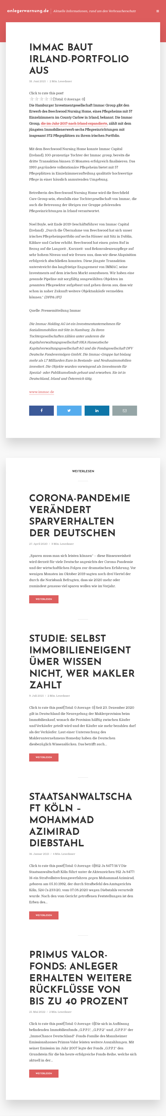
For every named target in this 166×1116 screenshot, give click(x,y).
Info (86, 11)
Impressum (120, 11)
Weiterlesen (44, 599)
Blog (73, 11)
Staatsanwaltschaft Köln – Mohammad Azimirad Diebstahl (80, 821)
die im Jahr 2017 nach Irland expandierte (74, 123)
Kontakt (101, 11)
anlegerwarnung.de (28, 11)
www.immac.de (41, 392)
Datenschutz (141, 11)
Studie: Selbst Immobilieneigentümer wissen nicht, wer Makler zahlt (82, 662)
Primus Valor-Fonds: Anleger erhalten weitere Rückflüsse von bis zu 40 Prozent (80, 979)
